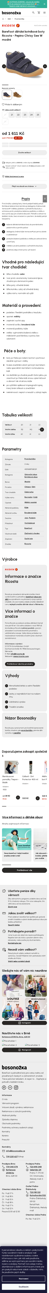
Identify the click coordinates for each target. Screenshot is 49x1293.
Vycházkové (29, 523)
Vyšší (35, 497)
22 (18, 115)
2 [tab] (11, 84)
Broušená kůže (30, 513)
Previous (4, 66)
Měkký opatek (30, 502)
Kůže (26, 507)
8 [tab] (34, 806)
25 (38, 115)
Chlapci (27, 487)
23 (25, 115)
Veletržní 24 (35, 1170)
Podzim (32, 518)
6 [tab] (37, 84)
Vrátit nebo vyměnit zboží (19, 961)
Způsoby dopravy (10, 1119)
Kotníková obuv (31, 477)
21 (12, 115)
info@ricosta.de (18, 654)
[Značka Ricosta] (11, 25)
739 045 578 (12, 1167)
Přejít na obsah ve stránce (23, 186)
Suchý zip (28, 539)
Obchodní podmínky (11, 1123)
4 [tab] (24, 84)
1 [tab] (5, 84)
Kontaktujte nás (14, 943)
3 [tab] (18, 84)
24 (31, 115)
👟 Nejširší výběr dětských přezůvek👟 (24, 5)
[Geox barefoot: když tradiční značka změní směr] (16, 839)
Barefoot (28, 528)
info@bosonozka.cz (15, 1151)
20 (5, 115)
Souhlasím (24, 1287)
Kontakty (6, 1131)
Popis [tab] (26, 198)
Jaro (26, 518)
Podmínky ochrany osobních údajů (17, 1127)
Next (45, 66)
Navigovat (26, 1050)
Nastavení (23, 1278)
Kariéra (5, 1135)
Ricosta (27, 544)
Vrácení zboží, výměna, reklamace (18, 1107)
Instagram (26, 1023)
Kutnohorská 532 (38, 1195)
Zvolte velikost (24, 153)
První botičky (30, 459)
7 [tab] (44, 84)
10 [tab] (43, 806)
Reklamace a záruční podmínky (16, 1111)
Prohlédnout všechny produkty (20, 664)
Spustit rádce (14, 925)
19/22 (4, 789)
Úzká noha (28, 492)
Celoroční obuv (30, 474)
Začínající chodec (32, 533)
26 (5, 121)
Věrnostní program (10, 1103)
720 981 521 (35, 1192)
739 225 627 (12, 1156)
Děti (33, 487)
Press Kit (5, 1139)
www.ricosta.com (21, 656)
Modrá (27, 482)
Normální (28, 497)
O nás (4, 1099)
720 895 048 (36, 1167)
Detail (18, 797)
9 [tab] (38, 806)
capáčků (17, 733)
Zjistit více (12, 907)
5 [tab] (31, 84)
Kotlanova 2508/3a (10, 1171)
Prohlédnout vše (24, 870)
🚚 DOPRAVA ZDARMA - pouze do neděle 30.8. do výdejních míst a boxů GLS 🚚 (23, 3)
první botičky (27, 730)
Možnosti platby (9, 1115)
